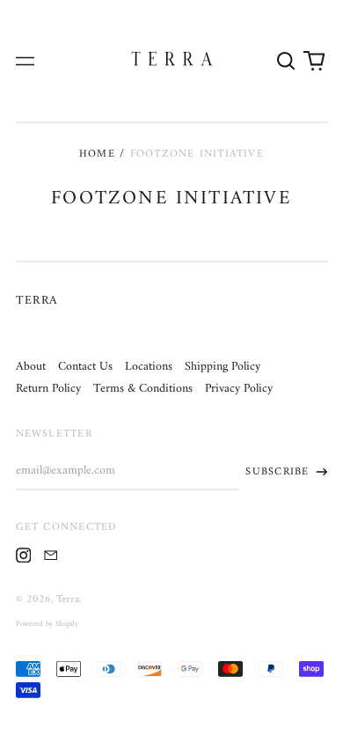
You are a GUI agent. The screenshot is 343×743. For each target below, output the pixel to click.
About (31, 367)
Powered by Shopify (47, 624)
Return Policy (48, 389)
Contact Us (85, 367)
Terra (37, 301)
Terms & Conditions (143, 389)
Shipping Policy (222, 367)
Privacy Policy (239, 389)
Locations (148, 367)
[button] (287, 61)
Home (97, 154)
